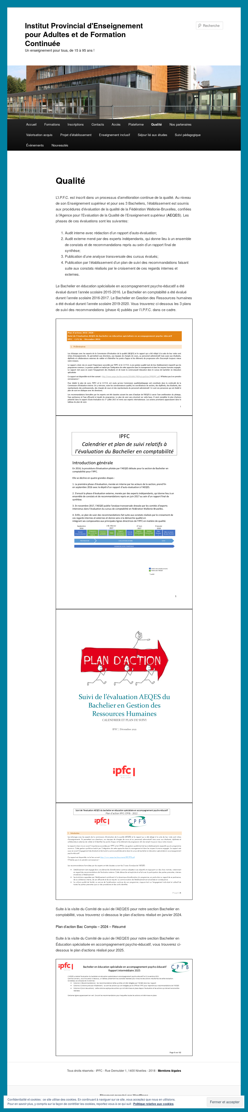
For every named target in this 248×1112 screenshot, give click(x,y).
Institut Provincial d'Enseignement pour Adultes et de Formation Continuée (84, 34)
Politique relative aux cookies (153, 1104)
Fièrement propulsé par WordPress (124, 1095)
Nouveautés (60, 145)
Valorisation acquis (39, 134)
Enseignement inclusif (114, 134)
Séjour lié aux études (152, 134)
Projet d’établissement (76, 134)
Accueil (31, 124)
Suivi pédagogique (188, 134)
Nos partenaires (181, 124)
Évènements (35, 145)
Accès (116, 124)
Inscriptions (76, 124)
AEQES (173, 215)
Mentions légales (169, 1070)
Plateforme (136, 124)
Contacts (98, 124)
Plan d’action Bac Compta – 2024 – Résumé (91, 926)
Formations (52, 124)
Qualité (156, 124)
